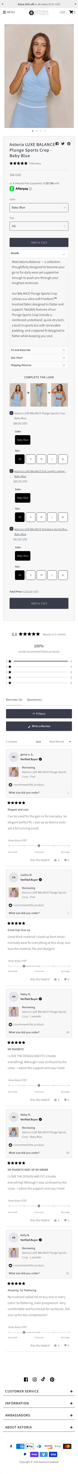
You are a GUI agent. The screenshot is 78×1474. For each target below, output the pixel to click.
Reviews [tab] (14, 701)
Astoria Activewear (49, 1462)
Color (12, 199)
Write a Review (46, 727)
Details (15, 253)
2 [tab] (37, 131)
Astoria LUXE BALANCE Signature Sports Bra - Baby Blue (41, 531)
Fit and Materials (21, 350)
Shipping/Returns (21, 365)
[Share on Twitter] (63, 144)
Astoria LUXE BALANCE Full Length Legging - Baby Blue (40, 473)
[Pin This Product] (69, 144)
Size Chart (17, 357)
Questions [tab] (34, 701)
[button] (25, 163)
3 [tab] (41, 131)
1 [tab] (33, 131)
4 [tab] (45, 131)
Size (12, 218)
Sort (39, 741)
